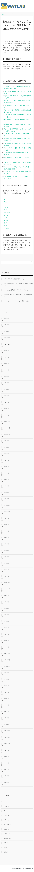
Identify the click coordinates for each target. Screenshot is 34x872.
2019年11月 (7, 737)
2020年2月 (6, 718)
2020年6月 (6, 692)
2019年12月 (7, 730)
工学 (5, 223)
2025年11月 (7, 344)
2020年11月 (7, 660)
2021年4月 (6, 627)
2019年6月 (6, 769)
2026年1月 (6, 331)
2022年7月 (6, 531)
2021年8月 (6, 602)
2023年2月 (6, 486)
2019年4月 (6, 782)
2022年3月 (6, 556)
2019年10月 (7, 743)
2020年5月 (6, 698)
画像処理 (6, 228)
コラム (6, 215)
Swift (5, 210)
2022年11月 (7, 505)
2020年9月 (6, 672)
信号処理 (6, 220)
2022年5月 (6, 544)
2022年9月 (6, 518)
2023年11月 (7, 428)
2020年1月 (6, 724)
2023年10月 (7, 434)
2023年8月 (6, 447)
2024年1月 (6, 415)
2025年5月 (6, 376)
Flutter (6, 202)
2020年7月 (6, 685)
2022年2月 (6, 563)
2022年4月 (6, 550)
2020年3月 (6, 711)
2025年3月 (6, 382)
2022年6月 (6, 537)
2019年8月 (6, 756)
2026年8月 (6, 318)
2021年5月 (6, 621)
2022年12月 (7, 498)
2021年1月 (6, 647)
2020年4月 (6, 705)
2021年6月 (6, 614)
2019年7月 (6, 763)
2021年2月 (6, 640)
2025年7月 (6, 363)
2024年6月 (6, 408)
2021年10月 (7, 589)
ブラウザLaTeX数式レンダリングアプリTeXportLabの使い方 (18, 284)
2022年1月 (6, 569)
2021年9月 (6, 595)
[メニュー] (32, 4)
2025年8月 (6, 357)
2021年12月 (7, 576)
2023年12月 (7, 421)
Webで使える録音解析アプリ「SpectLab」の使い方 (17, 290)
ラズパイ (6, 217)
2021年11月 (7, 582)
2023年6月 (6, 460)
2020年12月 (7, 653)
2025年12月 (7, 337)
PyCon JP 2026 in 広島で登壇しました (14, 279)
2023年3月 (6, 479)
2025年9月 (6, 350)
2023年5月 (6, 466)
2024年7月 (6, 402)
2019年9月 (6, 750)
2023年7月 (6, 453)
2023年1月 (6, 492)
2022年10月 (7, 511)
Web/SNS (7, 212)
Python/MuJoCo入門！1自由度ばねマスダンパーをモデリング (18, 295)
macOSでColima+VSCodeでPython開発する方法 (16, 301)
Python (6, 207)
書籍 (5, 225)
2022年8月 (6, 524)
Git (5, 204)
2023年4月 (6, 473)
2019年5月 (6, 776)
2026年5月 (6, 324)
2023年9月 (6, 440)
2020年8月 (6, 679)
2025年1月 (6, 389)
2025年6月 (6, 370)
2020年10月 (7, 666)
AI (4, 199)
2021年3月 (6, 634)
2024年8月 (6, 395)
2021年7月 (6, 608)
